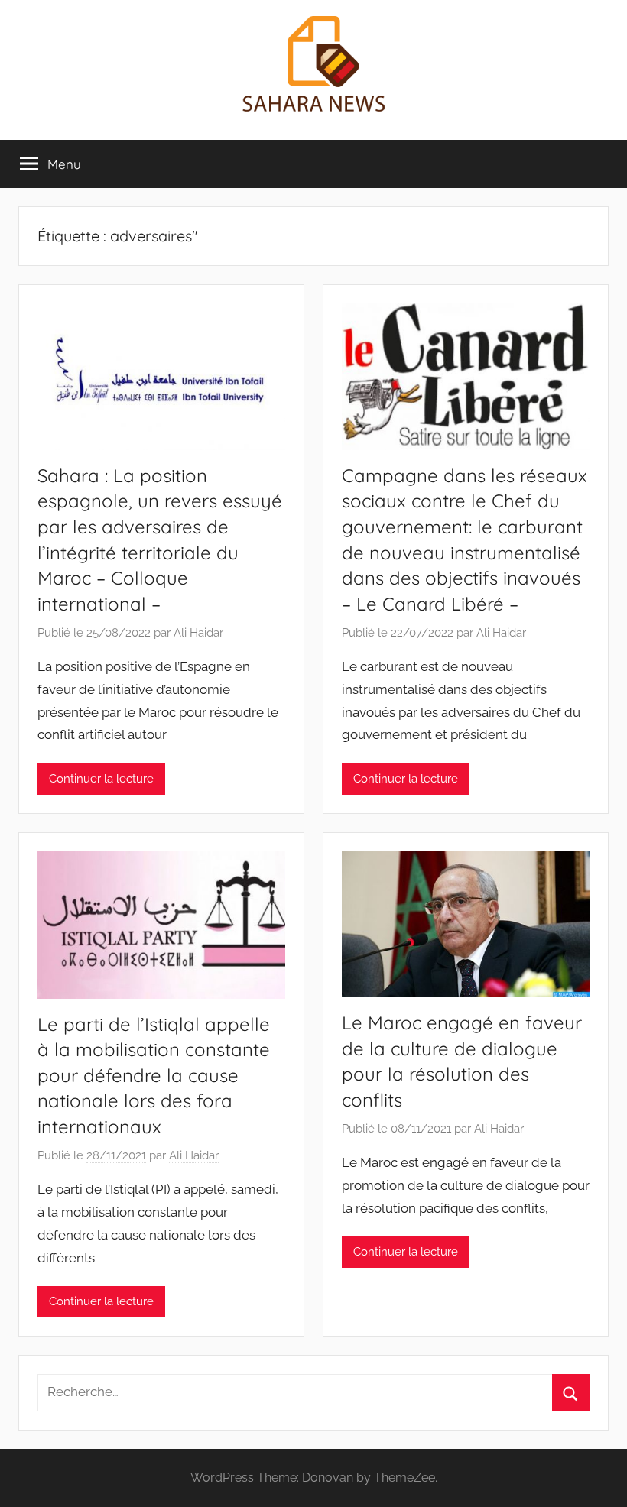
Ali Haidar (198, 633)
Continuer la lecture (101, 779)
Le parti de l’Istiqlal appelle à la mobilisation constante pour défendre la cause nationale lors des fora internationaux (153, 1075)
